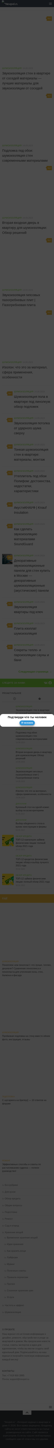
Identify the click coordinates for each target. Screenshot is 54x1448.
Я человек (27, 723)
